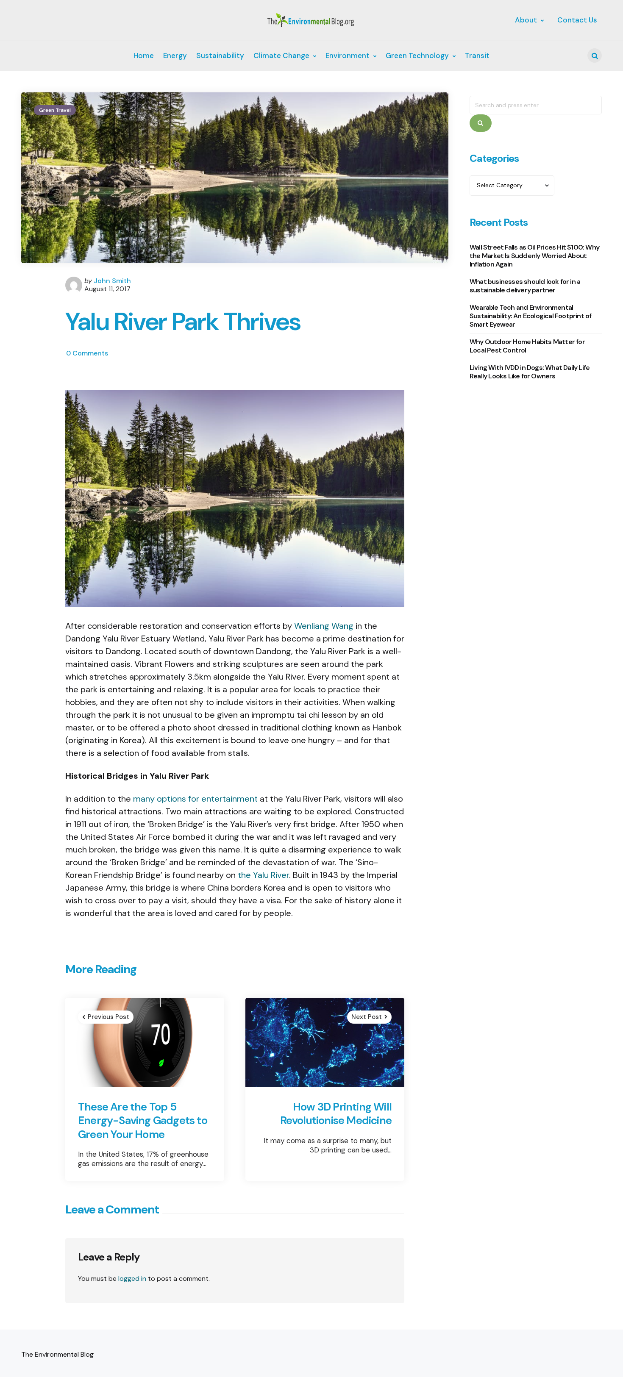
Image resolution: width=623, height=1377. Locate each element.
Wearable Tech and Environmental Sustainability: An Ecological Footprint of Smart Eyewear (530, 316)
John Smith (112, 280)
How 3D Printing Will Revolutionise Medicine (336, 1113)
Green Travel (55, 110)
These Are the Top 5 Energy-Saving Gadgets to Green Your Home (142, 1120)
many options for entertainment (195, 798)
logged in (132, 1278)
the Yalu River (263, 874)
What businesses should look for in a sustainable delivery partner (525, 285)
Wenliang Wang (323, 625)
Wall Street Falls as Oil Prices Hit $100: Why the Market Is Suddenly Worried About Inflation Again (534, 256)
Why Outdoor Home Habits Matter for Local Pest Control (527, 346)
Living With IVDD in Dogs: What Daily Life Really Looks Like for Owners (530, 371)
